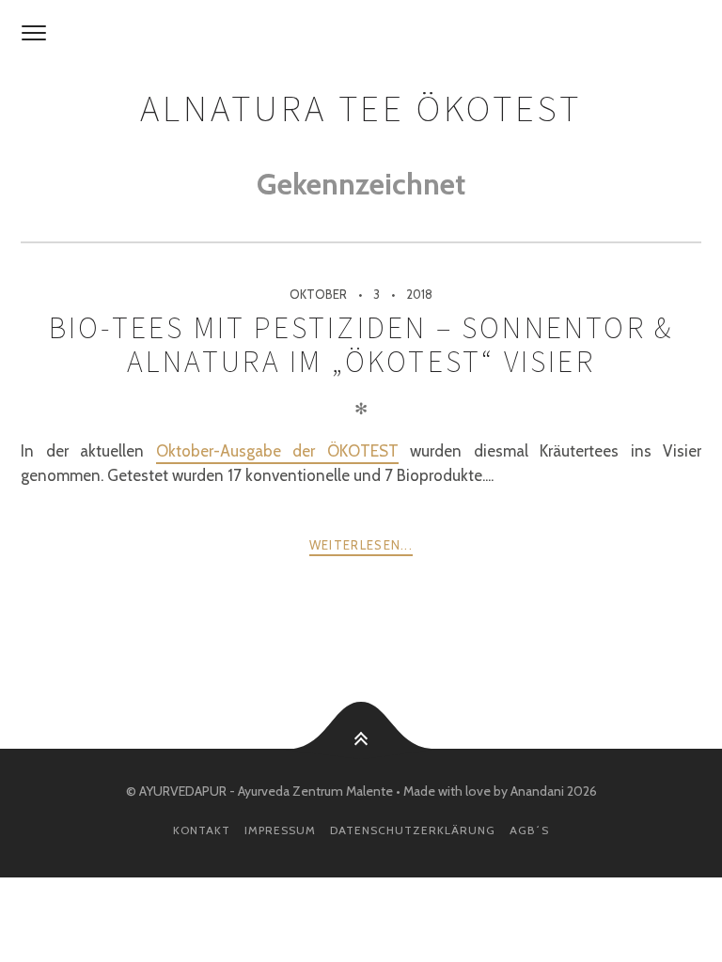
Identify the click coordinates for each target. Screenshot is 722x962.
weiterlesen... (361, 544)
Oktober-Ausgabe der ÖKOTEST (277, 451)
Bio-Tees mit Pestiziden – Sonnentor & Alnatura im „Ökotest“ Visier (361, 344)
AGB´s (529, 830)
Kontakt (201, 830)
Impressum (280, 830)
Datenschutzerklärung (412, 830)
